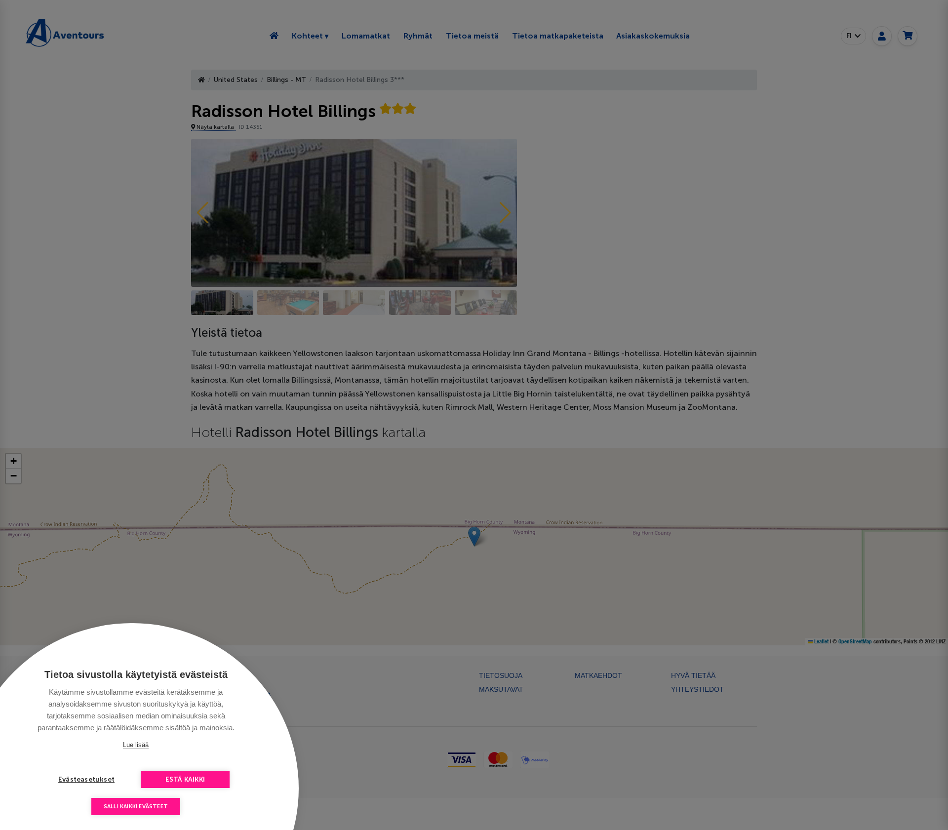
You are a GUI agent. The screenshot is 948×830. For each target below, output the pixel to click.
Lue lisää (136, 745)
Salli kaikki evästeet (136, 806)
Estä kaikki (185, 779)
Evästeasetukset (86, 779)
